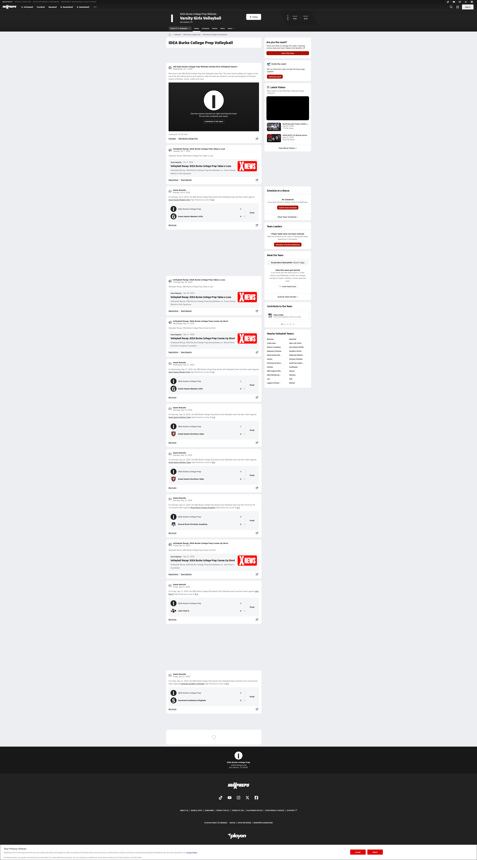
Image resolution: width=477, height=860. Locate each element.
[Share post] (257, 139)
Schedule (205, 28)
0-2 (213, 462)
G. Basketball (83, 6)
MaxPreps (7, 2)
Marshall (292, 339)
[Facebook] (472, 1)
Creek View (271, 343)
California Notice (254, 810)
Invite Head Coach (289, 286)
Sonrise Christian (296, 359)
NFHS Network (244, 822)
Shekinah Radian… (296, 355)
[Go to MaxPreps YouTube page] (230, 798)
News (222, 28)
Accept (357, 852)
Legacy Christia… (274, 383)
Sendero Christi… (296, 351)
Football (41, 6)
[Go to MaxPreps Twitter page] (247, 798)
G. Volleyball (27, 6)
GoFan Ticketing (23, 2)
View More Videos (287, 148)
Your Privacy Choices (274, 810)
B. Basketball (66, 6)
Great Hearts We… (274, 355)
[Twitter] (466, 1)
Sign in (467, 7)
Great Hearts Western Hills (179, 200)
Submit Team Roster (287, 296)
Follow (255, 17)
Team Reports (176, 162)
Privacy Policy (222, 810)
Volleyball (177, 35)
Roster (214, 28)
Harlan (269, 359)
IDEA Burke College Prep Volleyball (215, 35)
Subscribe (209, 810)
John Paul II (183, 610)
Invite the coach (275, 76)
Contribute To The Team (213, 121)
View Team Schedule (287, 216)
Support (291, 810)
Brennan (270, 339)
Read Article (173, 180)
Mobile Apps (196, 810)
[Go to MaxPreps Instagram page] (238, 798)
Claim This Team (287, 53)
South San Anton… (296, 363)
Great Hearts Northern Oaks (180, 417)
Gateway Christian (274, 351)
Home (196, 28)
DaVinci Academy (274, 347)
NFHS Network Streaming (46, 2)
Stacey (292, 371)
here (302, 262)
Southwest (293, 367)
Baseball (53, 6)
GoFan (232, 822)
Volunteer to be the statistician (288, 244)
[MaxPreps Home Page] (170, 35)
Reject (375, 852)
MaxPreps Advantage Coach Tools (78, 2)
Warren (292, 383)
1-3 (212, 372)
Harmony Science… (274, 363)
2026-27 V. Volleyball (178, 28)
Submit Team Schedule (288, 207)
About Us (184, 810)
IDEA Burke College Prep (191, 35)
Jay (268, 379)
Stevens (292, 375)
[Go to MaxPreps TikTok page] (221, 798)
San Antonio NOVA (296, 347)
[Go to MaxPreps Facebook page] (256, 798)
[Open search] (451, 7)
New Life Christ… (296, 343)
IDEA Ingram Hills (274, 371)
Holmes (270, 367)
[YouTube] (454, 1)
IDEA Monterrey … (274, 375)
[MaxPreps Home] (9, 7)
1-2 (213, 417)
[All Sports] (95, 7)
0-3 (212, 200)
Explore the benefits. (294, 48)
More (230, 28)
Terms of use (238, 810)
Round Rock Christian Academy (203, 507)
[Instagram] (460, 1)
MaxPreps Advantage (263, 822)
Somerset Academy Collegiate (192, 684)
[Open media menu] (458, 7)
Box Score (172, 225)
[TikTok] (448, 1)
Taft (290, 379)
